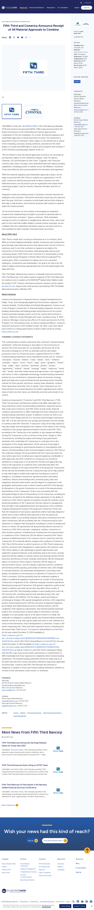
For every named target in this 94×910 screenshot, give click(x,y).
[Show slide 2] (34, 111)
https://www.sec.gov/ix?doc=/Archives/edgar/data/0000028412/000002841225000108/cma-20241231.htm (30, 638)
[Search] (81, 3)
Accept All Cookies (79, 906)
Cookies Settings (65, 906)
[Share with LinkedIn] (10, 37)
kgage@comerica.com (9, 706)
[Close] (91, 906)
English (77, 81)
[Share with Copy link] (26, 37)
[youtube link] (82, 901)
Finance (16, 713)
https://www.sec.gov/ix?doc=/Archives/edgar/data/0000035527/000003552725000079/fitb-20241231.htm (31, 647)
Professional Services (34, 713)
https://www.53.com (81, 52)
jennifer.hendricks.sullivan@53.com (13, 685)
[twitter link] (73, 902)
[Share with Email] (22, 37)
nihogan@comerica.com (10, 701)
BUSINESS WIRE (30, 126)
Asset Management (19, 716)
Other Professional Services (52, 713)
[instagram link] (91, 901)
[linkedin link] (78, 901)
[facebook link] (87, 901)
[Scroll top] (87, 850)
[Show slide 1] (12, 111)
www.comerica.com (10, 331)
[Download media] (3, 97)
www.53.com (9, 286)
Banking (23, 713)
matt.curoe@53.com (8, 690)
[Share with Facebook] (18, 37)
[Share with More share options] (30, 37)
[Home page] (9, 7)
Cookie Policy (46, 907)
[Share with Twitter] (14, 37)
